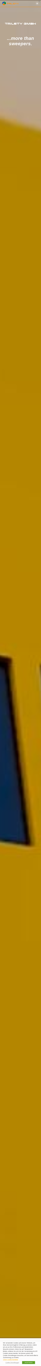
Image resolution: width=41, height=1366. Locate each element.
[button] (40, 2)
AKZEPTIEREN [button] (29, 1362)
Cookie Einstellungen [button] (12, 1362)
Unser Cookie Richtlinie (10, 1360)
